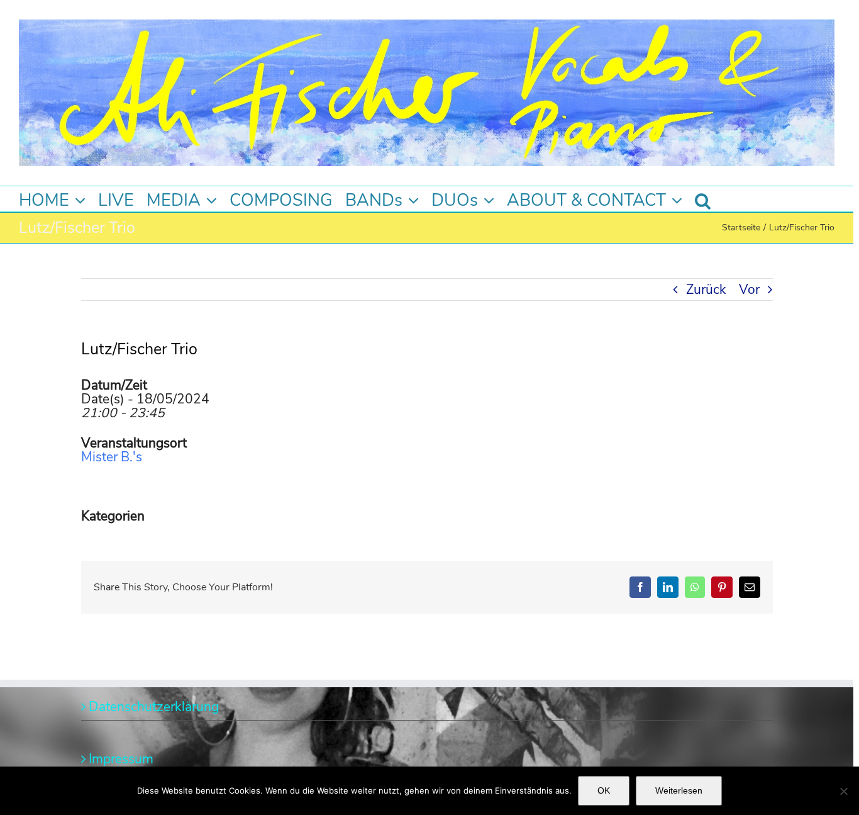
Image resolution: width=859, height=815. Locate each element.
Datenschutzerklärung (154, 707)
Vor (749, 289)
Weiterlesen (678, 790)
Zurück (706, 289)
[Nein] (843, 791)
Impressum (121, 759)
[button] (703, 198)
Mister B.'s (111, 457)
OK (603, 790)
